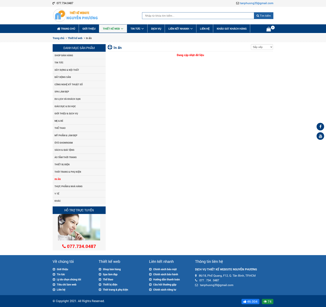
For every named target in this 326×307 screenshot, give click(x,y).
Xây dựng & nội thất (67, 69)
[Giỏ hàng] (269, 30)
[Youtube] (320, 136)
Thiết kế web (111, 28)
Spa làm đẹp (62, 91)
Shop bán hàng (64, 55)
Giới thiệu (89, 28)
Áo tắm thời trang (66, 157)
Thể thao (60, 127)
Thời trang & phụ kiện (68, 171)
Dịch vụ (156, 28)
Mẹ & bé (59, 120)
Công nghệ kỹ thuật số (69, 84)
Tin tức (135, 28)
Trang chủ (68, 28)
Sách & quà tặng (64, 149)
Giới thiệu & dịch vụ (66, 113)
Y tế (57, 193)
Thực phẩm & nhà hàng (68, 186)
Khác (58, 200)
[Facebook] (320, 126)
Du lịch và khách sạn (68, 98)
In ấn (58, 179)
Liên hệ (205, 28)
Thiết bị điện (62, 164)
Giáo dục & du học (65, 106)
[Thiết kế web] (75, 16)
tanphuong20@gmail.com (256, 3)
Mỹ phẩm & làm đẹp (66, 135)
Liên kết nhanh (178, 28)
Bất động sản (63, 76)
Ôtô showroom (64, 142)
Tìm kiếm (265, 15)
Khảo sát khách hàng (232, 28)
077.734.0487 (65, 3)
